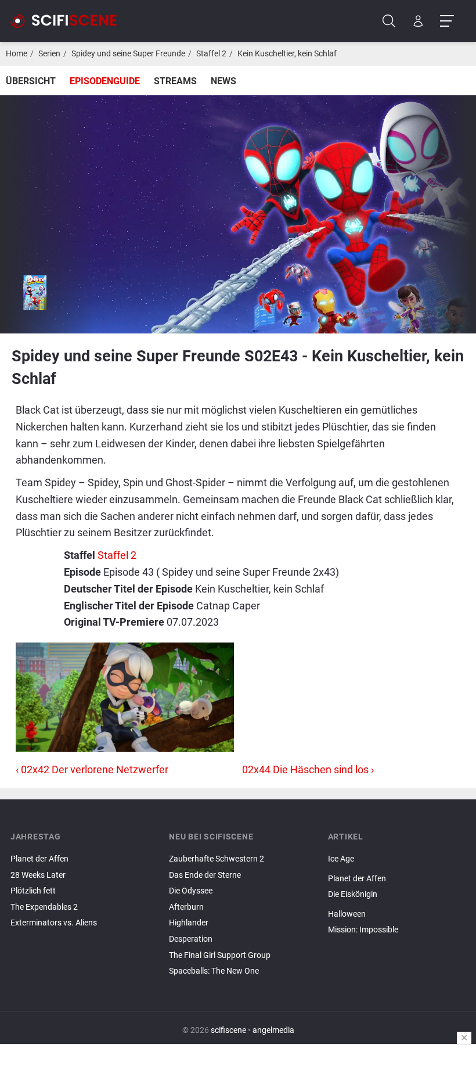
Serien (49, 54)
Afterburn (186, 907)
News (223, 81)
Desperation (190, 939)
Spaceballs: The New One (214, 971)
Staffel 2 (211, 54)
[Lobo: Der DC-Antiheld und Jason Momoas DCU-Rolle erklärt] (397, 869)
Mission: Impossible (363, 930)
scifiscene (228, 1030)
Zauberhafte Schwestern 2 (216, 859)
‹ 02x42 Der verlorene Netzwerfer (92, 769)
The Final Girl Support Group (220, 955)
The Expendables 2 (44, 907)
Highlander (188, 923)
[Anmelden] (418, 21)
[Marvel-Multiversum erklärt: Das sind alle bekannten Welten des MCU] (397, 940)
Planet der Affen (39, 859)
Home (16, 54)
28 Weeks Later (38, 875)
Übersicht (31, 81)
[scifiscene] (68, 21)
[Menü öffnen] (447, 21)
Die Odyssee (190, 891)
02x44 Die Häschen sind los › (308, 769)
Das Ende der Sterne (205, 875)
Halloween (347, 914)
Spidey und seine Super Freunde (128, 54)
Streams (175, 81)
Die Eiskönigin (352, 894)
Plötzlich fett (33, 891)
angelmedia (273, 1030)
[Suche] (389, 21)
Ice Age (341, 859)
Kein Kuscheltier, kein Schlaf (287, 54)
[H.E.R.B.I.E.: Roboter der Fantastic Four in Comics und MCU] (397, 904)
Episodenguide (105, 81)
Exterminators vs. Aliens (53, 923)
